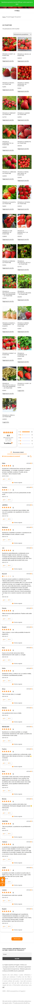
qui (3, 987)
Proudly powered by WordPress (21, 1003)
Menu (17, 10)
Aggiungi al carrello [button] (8, 61)
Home (4, 17)
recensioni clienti (8, 438)
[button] (11, 452)
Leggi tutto (21, 390)
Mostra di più (17, 938)
